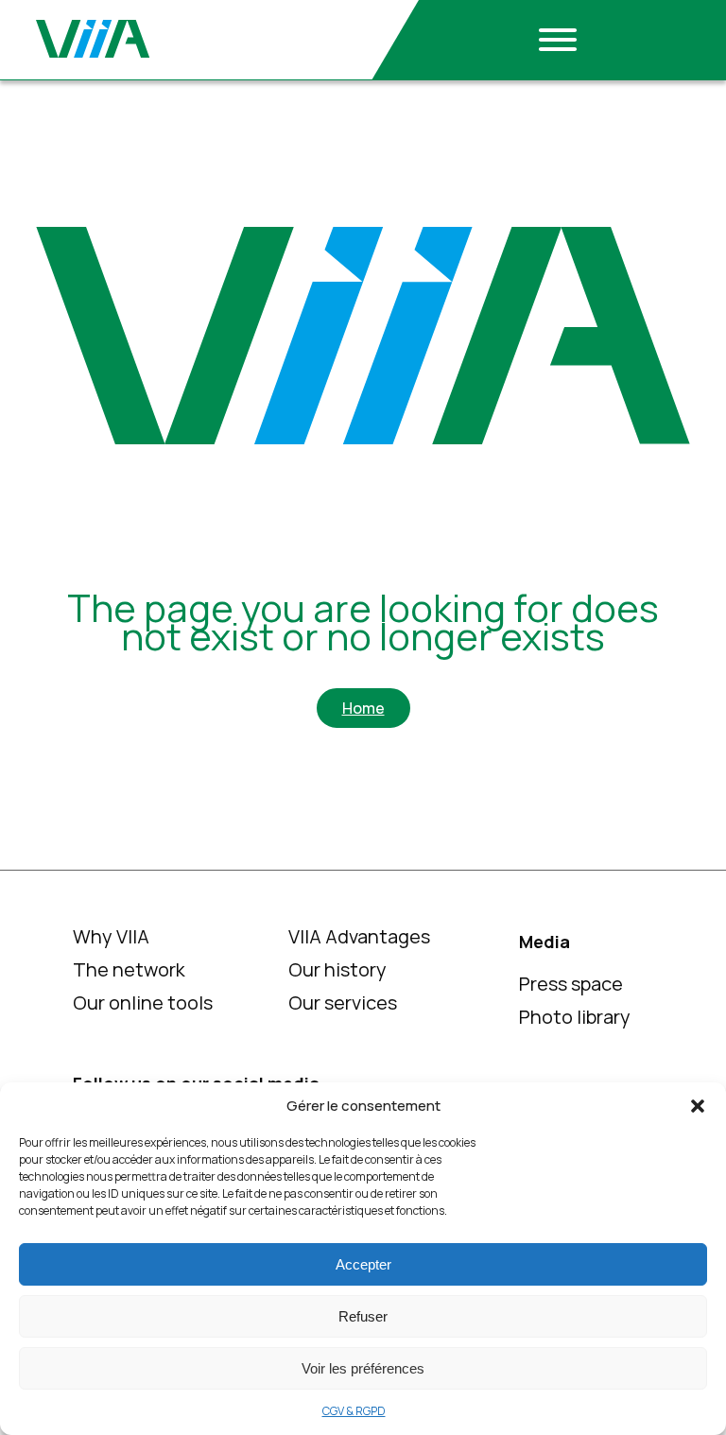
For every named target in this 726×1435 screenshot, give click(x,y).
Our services (342, 1002)
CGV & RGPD (354, 1411)
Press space (571, 983)
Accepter (363, 1264)
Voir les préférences (363, 1368)
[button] (697, 1106)
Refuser (363, 1316)
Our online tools (143, 1002)
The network (129, 969)
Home (363, 708)
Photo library (575, 1016)
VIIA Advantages (359, 936)
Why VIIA (111, 936)
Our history (337, 969)
